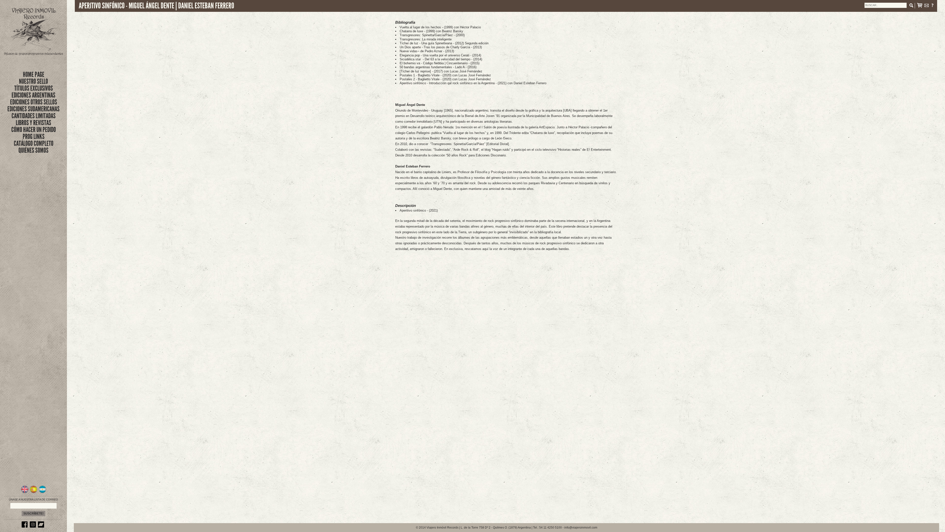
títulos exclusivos (33, 88)
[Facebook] (25, 526)
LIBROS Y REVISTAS (33, 122)
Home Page (33, 74)
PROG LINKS (34, 136)
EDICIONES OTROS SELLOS (33, 102)
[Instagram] (33, 526)
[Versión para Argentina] (42, 492)
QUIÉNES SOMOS (33, 150)
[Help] (932, 6)
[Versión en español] (34, 492)
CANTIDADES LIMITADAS (34, 116)
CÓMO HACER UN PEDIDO (33, 129)
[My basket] (919, 6)
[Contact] (926, 6)
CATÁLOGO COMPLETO (33, 143)
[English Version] (25, 492)
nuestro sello (33, 81)
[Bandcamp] (41, 526)
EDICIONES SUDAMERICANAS (33, 109)
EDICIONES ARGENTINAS (33, 95)
